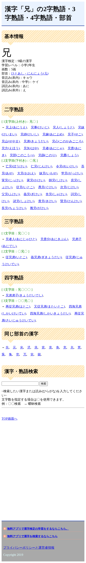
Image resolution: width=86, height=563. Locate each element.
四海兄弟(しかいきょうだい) (50, 313)
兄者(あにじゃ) (53, 148)
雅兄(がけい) (39, 208)
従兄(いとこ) (25, 187)
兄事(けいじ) (40, 127)
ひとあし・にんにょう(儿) (29, 73)
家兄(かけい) (36, 180)
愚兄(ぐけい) (47, 187)
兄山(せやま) (11, 141)
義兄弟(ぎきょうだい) (46, 257)
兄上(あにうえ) (16, 127)
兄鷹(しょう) (69, 155)
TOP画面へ (9, 418)
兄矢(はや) (31, 148)
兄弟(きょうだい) (36, 141)
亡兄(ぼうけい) (16, 166)
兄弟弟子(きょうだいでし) (24, 295)
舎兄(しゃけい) (56, 194)
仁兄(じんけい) (41, 166)
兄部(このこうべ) (22, 155)
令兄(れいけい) (66, 166)
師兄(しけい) (58, 180)
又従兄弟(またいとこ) (49, 306)
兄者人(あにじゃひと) (21, 239)
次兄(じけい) (69, 187)
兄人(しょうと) (63, 127)
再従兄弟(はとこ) (18, 306)
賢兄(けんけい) (70, 201)
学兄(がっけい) (71, 173)
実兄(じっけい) (12, 180)
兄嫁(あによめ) (53, 134)
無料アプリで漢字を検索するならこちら (32, 536)
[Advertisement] (43, 467)
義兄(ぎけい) (33, 194)
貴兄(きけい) (47, 201)
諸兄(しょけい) (23, 201)
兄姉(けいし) (29, 134)
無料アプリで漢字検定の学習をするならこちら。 (38, 528)
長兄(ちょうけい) (14, 208)
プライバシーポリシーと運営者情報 (28, 547)
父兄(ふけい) (11, 194)
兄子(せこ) (75, 134)
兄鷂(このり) (47, 155)
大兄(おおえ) (26, 173)
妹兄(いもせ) (48, 173)
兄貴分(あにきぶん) (54, 239)
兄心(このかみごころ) (67, 141)
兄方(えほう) (11, 148)
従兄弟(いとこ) (16, 257)
